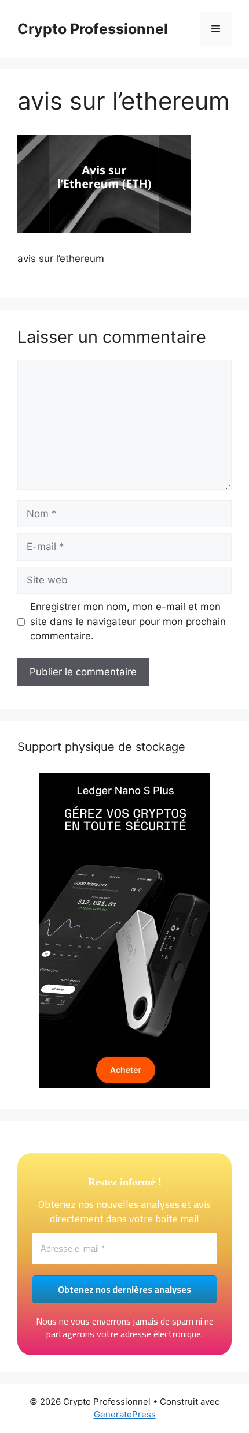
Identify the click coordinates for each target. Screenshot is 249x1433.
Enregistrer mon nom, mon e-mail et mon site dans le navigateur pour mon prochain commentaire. (128, 621)
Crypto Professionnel (92, 29)
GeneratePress (125, 1414)
